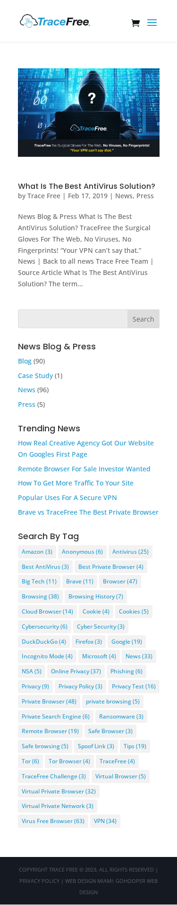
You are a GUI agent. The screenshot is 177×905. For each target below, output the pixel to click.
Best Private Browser (110, 567)
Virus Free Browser (53, 821)
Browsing (40, 596)
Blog (25, 360)
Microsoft (99, 656)
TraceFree (117, 761)
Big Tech (39, 581)
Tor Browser (69, 761)
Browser (120, 581)
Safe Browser (110, 731)
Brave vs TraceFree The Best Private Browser (88, 512)
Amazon (37, 552)
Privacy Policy (80, 686)
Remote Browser (50, 731)
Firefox (89, 642)
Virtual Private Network (57, 806)
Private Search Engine (56, 716)
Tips (135, 746)
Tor (30, 761)
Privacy (35, 686)
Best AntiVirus (45, 567)
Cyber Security (101, 626)
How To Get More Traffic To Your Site (76, 482)
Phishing (126, 671)
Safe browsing (45, 746)
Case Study (35, 375)
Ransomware (121, 716)
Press (145, 195)
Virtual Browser (120, 776)
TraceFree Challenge (54, 776)
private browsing (113, 701)
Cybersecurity (44, 626)
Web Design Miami (89, 880)
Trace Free (43, 195)
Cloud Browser (47, 611)
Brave (79, 581)
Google (126, 642)
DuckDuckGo (44, 642)
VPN (105, 821)
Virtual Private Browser (59, 791)
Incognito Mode (47, 656)
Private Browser (49, 701)
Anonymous (82, 552)
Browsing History (95, 596)
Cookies (134, 611)
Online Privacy (76, 671)
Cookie (96, 611)
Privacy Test (134, 686)
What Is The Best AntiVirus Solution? (86, 186)
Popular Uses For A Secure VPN (67, 497)
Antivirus (130, 552)
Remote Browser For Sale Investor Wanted (84, 468)
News (124, 195)
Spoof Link (96, 746)
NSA (32, 671)
